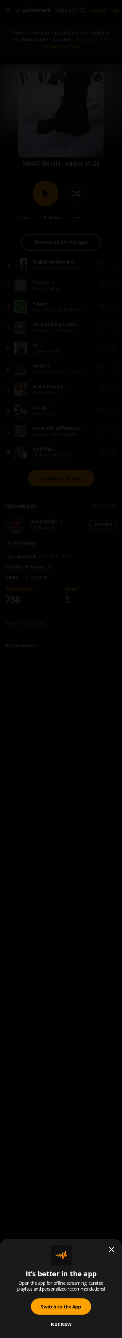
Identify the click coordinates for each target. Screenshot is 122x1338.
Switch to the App (61, 1306)
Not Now (61, 1324)
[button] (61, 669)
